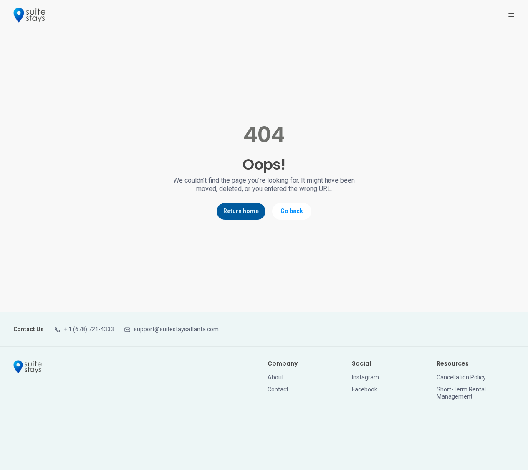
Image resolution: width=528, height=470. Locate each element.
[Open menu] (511, 15)
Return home (241, 211)
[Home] (27, 366)
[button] (84, 329)
